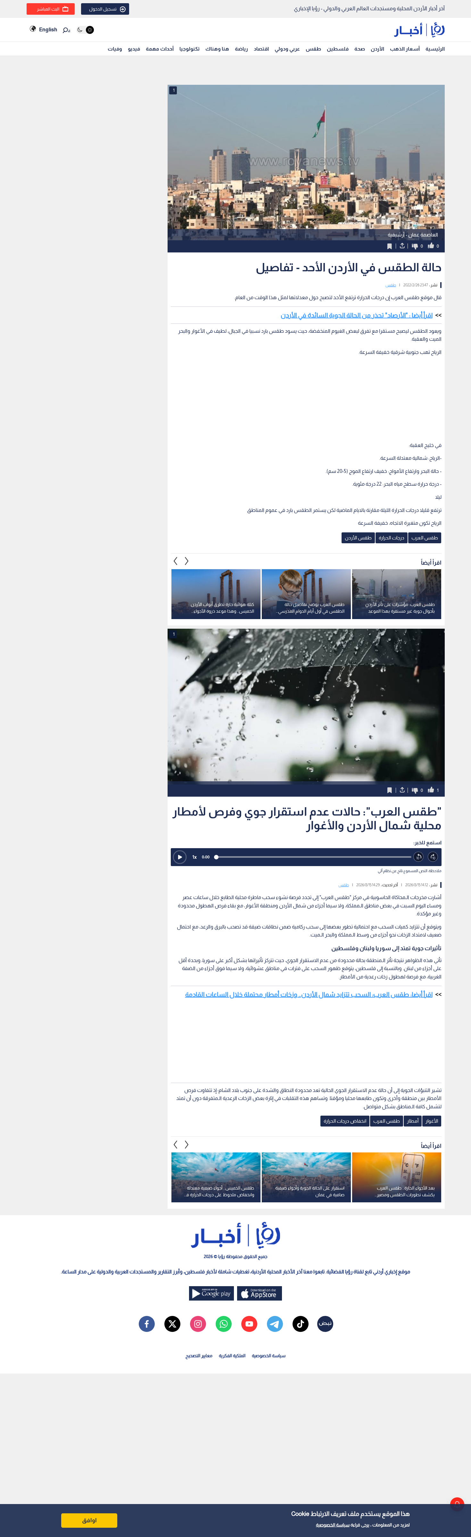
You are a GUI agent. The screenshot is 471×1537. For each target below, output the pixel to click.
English (48, 29)
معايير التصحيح (199, 1355)
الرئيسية (435, 49)
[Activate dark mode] (85, 30)
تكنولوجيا (189, 49)
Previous (187, 561)
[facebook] (147, 1324)
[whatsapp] (224, 1324)
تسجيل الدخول (103, 9)
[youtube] (249, 1324)
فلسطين (338, 49)
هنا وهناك (217, 49)
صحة (359, 49)
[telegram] (275, 1324)
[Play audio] (180, 857)
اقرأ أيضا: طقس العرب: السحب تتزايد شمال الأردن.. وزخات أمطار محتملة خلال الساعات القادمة (309, 994)
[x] (172, 1324)
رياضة (241, 49)
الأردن (377, 49)
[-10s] (418, 857)
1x (194, 857)
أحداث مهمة (160, 49)
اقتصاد (261, 49)
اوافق (89, 1520)
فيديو (134, 49)
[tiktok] (301, 1324)
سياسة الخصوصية (333, 1524)
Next (176, 561)
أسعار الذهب (405, 49)
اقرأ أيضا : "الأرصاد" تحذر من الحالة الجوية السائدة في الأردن (357, 315)
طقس (313, 49)
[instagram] (198, 1324)
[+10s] (433, 857)
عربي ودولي (287, 49)
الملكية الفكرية (232, 1355)
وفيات (115, 49)
